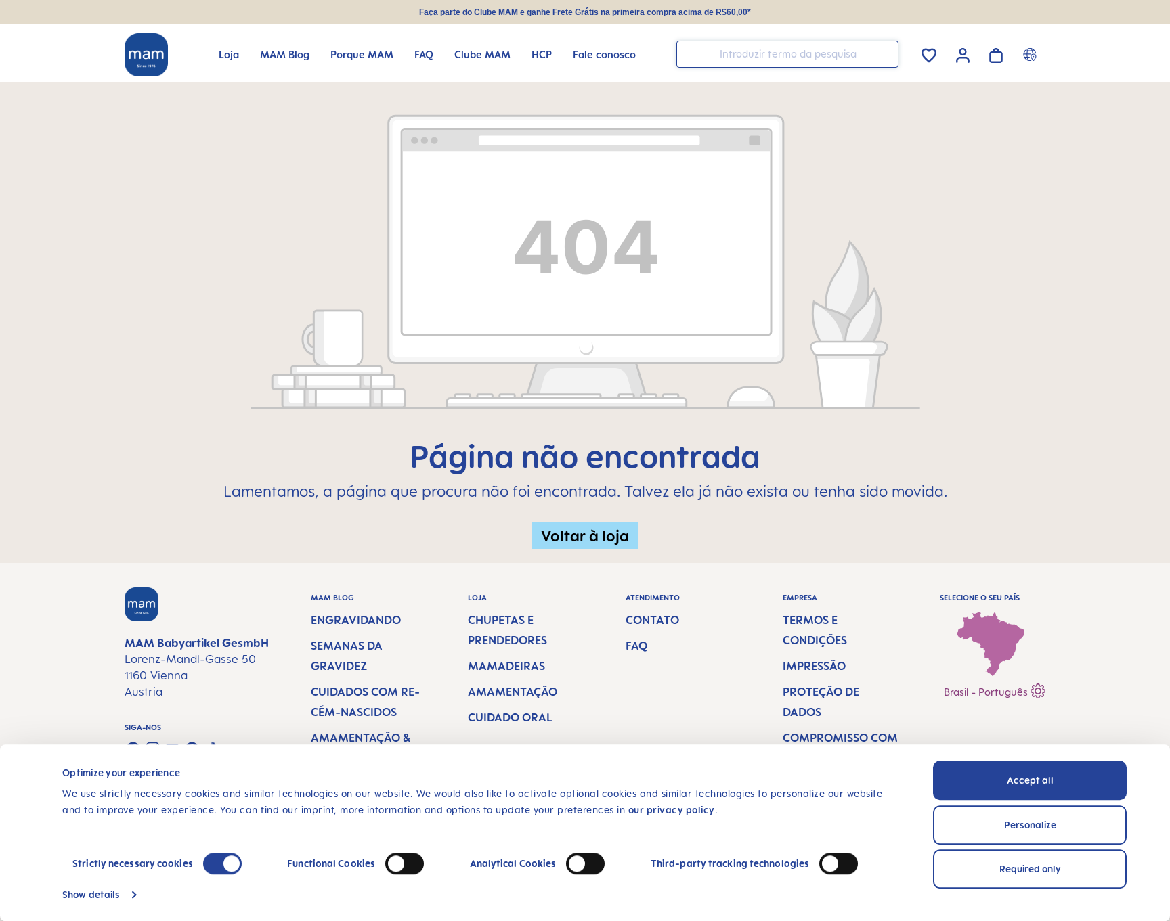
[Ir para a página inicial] (146, 54)
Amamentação (512, 691)
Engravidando (356, 620)
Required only (1030, 868)
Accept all (1030, 780)
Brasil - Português (987, 692)
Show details (91, 894)
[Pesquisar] (885, 53)
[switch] (404, 863)
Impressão (814, 666)
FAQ (636, 645)
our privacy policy (671, 809)
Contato (652, 620)
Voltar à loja (585, 535)
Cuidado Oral (510, 717)
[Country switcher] (1031, 54)
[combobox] (787, 54)
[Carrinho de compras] (996, 53)
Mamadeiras (506, 666)
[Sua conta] (962, 53)
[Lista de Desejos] (929, 53)
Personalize (1030, 824)
